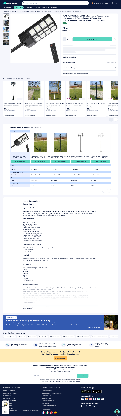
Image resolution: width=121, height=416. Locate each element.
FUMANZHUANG (73, 73)
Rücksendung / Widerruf (10, 393)
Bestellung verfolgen (9, 390)
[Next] (109, 191)
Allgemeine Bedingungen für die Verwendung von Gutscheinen (21, 410)
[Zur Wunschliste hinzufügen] (114, 39)
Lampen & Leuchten (14, 11)
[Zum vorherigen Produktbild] (14, 39)
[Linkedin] (82, 406)
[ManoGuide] (117, 411)
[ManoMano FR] (43, 412)
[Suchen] (23, 3)
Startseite (5, 11)
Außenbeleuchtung (24, 11)
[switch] (5, 412)
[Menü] (8, 402)
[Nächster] (116, 120)
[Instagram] (94, 406)
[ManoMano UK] (51, 412)
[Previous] (104, 191)
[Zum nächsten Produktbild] (57, 39)
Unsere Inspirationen (48, 400)
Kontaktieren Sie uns (9, 398)
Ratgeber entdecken (94, 327)
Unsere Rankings (46, 395)
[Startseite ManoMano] (11, 3)
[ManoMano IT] (47, 412)
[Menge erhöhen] (71, 39)
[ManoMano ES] (55, 412)
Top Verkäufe (45, 403)
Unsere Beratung (47, 390)
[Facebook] (86, 406)
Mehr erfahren (76, 381)
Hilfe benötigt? (7, 395)
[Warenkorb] (116, 3)
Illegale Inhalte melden (9, 400)
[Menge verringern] (64, 39)
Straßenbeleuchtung (35, 11)
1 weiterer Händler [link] (83, 73)
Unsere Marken (46, 398)
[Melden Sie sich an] (112, 3)
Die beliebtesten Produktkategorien (52, 393)
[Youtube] (90, 406)
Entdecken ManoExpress (49, 405)
